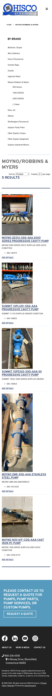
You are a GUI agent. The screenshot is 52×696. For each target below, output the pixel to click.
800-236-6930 (12, 655)
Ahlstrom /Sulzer (15, 47)
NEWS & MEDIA (22, 647)
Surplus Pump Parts (16, 127)
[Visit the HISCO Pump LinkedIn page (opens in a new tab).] (15, 638)
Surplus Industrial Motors (18, 145)
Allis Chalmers (14, 53)
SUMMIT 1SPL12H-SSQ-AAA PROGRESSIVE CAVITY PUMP (20, 308)
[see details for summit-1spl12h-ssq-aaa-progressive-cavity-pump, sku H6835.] (18, 283)
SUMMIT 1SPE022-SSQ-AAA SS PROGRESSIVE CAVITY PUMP (22, 373)
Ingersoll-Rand (14, 76)
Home (9, 25)
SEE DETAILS (7, 257)
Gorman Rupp (13, 65)
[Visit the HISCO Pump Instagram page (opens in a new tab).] (35, 638)
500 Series (17, 87)
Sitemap (10, 686)
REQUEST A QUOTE (20, 614)
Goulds (11, 71)
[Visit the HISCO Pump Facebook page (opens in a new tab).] (5, 638)
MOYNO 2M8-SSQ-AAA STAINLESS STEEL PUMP (24, 476)
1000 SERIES (18, 93)
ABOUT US (6, 647)
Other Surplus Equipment (18, 139)
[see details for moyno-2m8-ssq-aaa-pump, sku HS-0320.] (18, 433)
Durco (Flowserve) (15, 59)
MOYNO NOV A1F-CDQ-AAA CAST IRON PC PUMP (23, 541)
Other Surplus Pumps (17, 133)
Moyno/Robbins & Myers (18, 82)
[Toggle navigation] (46, 9)
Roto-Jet (11, 110)
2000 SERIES (18, 98)
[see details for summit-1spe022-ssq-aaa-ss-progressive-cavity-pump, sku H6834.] (18, 348)
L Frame (16, 104)
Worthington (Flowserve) (18, 122)
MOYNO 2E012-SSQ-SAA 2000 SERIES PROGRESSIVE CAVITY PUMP (25, 239)
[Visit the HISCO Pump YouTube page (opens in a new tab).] (25, 638)
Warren (11, 116)
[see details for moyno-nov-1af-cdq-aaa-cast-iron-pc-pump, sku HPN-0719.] (18, 516)
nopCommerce (30, 686)
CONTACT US (39, 647)
